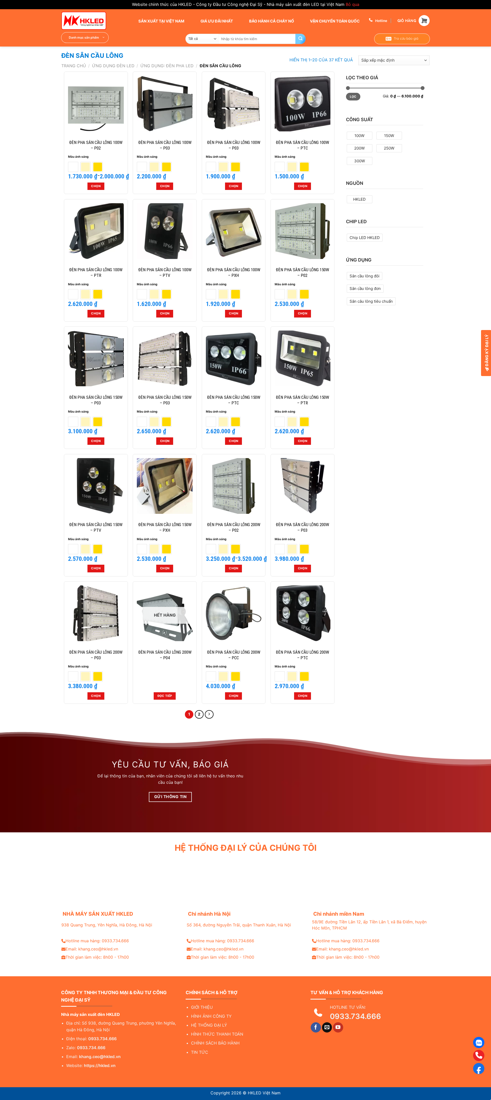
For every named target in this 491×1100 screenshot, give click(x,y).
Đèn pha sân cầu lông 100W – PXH (233, 272)
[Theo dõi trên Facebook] (316, 1027)
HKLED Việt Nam (264, 1092)
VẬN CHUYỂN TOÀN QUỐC (334, 21)
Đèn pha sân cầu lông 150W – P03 (95, 400)
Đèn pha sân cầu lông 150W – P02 (302, 272)
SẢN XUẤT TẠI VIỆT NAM (161, 21)
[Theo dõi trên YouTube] (338, 1027)
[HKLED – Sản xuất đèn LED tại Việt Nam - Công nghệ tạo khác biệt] (87, 20)
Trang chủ (73, 65)
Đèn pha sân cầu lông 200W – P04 (165, 655)
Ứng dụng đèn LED (113, 65)
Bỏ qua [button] (352, 4)
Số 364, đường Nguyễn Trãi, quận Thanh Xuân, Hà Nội (239, 924)
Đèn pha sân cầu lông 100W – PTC (302, 145)
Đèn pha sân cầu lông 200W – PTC (302, 655)
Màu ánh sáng (78, 156)
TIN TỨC (199, 1052)
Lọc (353, 96)
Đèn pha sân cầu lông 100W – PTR (95, 272)
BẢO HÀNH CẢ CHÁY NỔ (271, 21)
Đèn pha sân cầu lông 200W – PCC (233, 655)
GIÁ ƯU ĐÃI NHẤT (216, 21)
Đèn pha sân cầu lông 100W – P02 (95, 145)
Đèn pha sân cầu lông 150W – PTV (95, 527)
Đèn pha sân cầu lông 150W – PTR (302, 400)
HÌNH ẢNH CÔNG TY (211, 1016)
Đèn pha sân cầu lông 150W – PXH (165, 527)
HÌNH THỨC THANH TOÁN (217, 1034)
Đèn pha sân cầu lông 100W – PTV (165, 272)
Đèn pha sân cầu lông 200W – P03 (302, 527)
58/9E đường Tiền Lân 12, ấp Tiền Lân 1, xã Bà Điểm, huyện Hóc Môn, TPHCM (369, 925)
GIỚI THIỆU (202, 1007)
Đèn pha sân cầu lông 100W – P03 (165, 145)
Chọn (95, 186)
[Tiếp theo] (209, 714)
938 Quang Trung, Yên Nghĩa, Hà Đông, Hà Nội (106, 924)
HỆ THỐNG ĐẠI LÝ (209, 1025)
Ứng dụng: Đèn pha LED (167, 65)
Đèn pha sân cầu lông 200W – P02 (233, 527)
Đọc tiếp (165, 696)
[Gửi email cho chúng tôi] (327, 1027)
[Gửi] (300, 39)
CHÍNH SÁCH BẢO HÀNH (215, 1043)
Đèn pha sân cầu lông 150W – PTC (233, 400)
